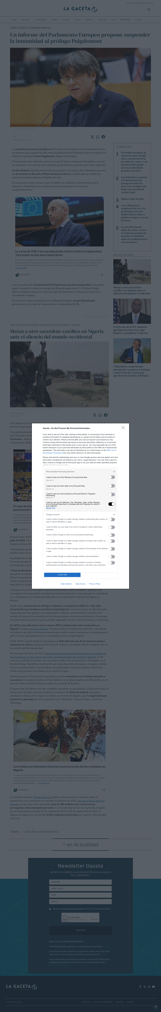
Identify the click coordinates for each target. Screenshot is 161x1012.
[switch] (111, 477)
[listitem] (80, 471)
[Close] (124, 428)
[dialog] (80, 506)
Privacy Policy (94, 584)
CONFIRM (62, 575)
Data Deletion (66, 584)
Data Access (80, 584)
